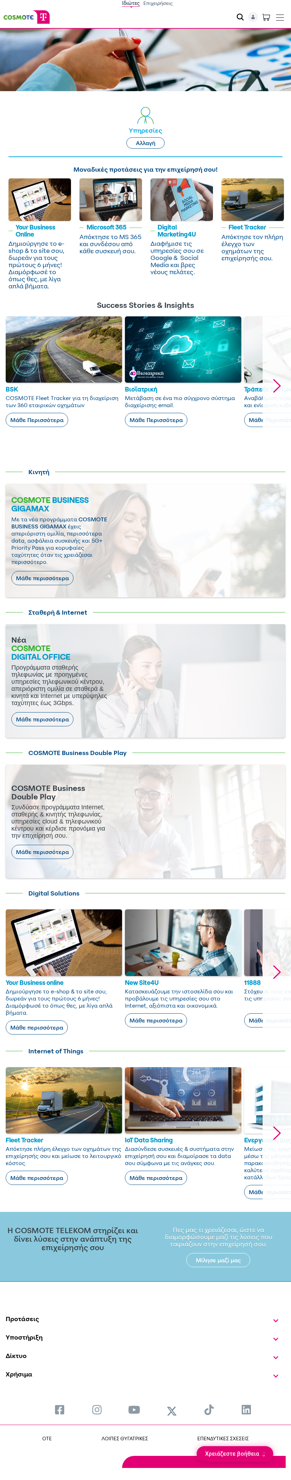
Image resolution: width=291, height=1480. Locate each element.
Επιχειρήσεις (158, 3)
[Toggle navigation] (280, 16)
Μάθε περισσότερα (42, 578)
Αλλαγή (145, 142)
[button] (277, 385)
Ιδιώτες (131, 3)
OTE (47, 1438)
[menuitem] (59, 1409)
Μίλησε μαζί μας (218, 1260)
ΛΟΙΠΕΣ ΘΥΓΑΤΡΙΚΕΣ (124, 1438)
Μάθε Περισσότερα (37, 419)
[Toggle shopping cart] (266, 17)
